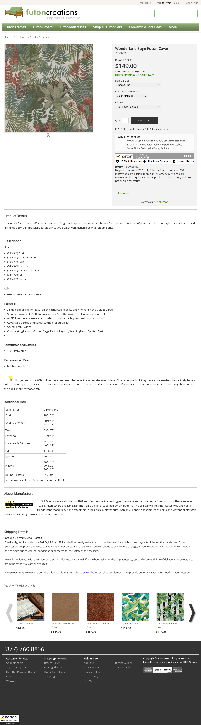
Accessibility (91, 676)
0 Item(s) (167, 3)
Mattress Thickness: (127, 91)
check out (192, 3)
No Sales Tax (91, 667)
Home (7, 37)
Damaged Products (55, 667)
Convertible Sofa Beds (145, 27)
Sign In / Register (16, 667)
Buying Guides (123, 663)
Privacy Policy (92, 672)
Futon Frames (15, 27)
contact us (145, 3)
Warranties (13, 681)
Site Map (89, 681)
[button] (10, 719)
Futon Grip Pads (26, 623)
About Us (89, 663)
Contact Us (161, 202)
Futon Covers (43, 27)
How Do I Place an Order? (21, 672)
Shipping (49, 676)
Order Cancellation (55, 672)
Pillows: (119, 102)
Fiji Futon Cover (130, 623)
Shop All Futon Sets (107, 27)
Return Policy (52, 663)
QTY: (118, 120)
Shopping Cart (14, 663)
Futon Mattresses (73, 27)
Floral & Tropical (38, 37)
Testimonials (122, 667)
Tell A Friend (122, 193)
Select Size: (122, 80)
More (173, 27)
